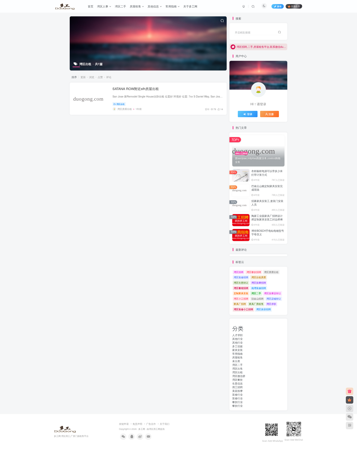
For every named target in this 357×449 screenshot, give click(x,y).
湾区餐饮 (237, 379)
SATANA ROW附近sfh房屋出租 (135, 88)
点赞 (100, 77)
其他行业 (237, 339)
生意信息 (237, 383)
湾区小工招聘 (241, 298)
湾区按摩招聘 (258, 282)
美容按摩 (237, 391)
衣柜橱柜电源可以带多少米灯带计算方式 (267, 173)
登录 (249, 114)
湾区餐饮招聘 (254, 272)
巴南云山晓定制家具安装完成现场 (267, 188)
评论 (108, 77)
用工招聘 (237, 387)
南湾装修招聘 (258, 288)
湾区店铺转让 (273, 298)
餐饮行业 (237, 402)
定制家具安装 (241, 293)
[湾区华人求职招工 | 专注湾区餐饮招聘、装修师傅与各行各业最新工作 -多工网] (65, 428)
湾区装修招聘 (241, 277)
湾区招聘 (238, 272)
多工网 (141, 428)
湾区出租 (120, 103)
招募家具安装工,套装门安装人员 (267, 202)
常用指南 (237, 353)
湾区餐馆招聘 (241, 288)
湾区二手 (256, 293)
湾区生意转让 (241, 282)
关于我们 (164, 424)
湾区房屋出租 (271, 272)
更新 (83, 77)
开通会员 (295, 6)
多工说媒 (237, 346)
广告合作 (151, 424)
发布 (279, 6)
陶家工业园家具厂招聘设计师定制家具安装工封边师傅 (267, 217)
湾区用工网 (154, 428)
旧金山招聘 (257, 298)
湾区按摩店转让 (272, 293)
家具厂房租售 (256, 304)
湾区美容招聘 (263, 309)
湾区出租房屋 (258, 277)
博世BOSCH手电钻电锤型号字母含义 (267, 232)
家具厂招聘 (240, 304)
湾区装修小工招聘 (243, 309)
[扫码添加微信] (349, 417)
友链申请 (124, 424)
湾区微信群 (238, 376)
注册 (271, 114)
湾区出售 (237, 368)
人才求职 (237, 335)
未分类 (236, 361)
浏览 (91, 77)
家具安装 (237, 350)
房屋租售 (237, 357)
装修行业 (237, 394)
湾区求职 (271, 304)
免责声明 (137, 424)
